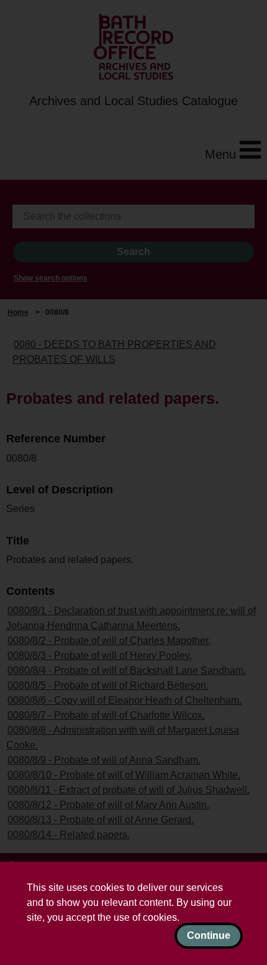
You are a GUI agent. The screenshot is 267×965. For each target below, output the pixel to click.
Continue (208, 935)
